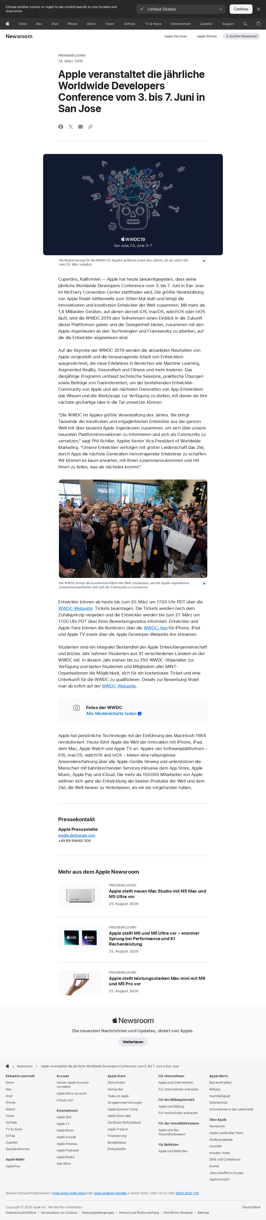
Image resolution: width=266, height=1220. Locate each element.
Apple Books (66, 1157)
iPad (9, 1096)
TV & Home (14, 1129)
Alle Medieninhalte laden (111, 713)
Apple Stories (207, 36)
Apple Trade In (118, 1129)
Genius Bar (115, 1089)
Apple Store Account (71, 1093)
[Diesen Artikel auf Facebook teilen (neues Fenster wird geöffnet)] (60, 126)
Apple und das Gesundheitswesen (171, 1132)
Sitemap (203, 1213)
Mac (9, 1089)
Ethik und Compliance (225, 1159)
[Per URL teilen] (90, 126)
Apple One (64, 1117)
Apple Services (176, 36)
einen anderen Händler (110, 1193)
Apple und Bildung (171, 1106)
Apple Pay (13, 1166)
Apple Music (65, 1130)
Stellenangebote (221, 1140)
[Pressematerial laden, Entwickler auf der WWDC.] (204, 583)
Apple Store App (119, 1116)
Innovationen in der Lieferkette (231, 1109)
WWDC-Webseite (75, 608)
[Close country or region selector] (258, 9)
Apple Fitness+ (67, 1144)
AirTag (10, 1136)
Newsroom (19, 36)
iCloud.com (65, 1100)
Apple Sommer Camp (123, 1109)
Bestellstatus (117, 1142)
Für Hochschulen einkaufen (178, 1113)
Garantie (215, 1146)
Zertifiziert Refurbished (124, 1122)
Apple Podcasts (68, 1150)
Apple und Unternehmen (175, 1082)
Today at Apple (118, 1096)
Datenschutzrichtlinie (21, 1213)
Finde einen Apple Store (69, 1193)
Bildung (214, 1089)
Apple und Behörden (173, 1151)
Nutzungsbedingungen (98, 1213)
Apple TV (63, 1124)
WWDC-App (156, 627)
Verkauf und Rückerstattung (139, 1213)
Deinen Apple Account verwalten (73, 1085)
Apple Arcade (66, 1137)
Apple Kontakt (219, 1179)
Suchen (243, 36)
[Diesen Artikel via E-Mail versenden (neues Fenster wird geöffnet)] (80, 126)
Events (214, 1166)
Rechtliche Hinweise (178, 1213)
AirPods (11, 1122)
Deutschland (251, 1207)
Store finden (116, 1082)
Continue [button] (241, 9)
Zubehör (12, 1142)
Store (10, 1082)
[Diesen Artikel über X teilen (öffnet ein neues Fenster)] (70, 126)
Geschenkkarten (18, 1149)
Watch (10, 1109)
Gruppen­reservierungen (125, 1102)
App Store (64, 1163)
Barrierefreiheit (220, 1082)
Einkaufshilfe (117, 1149)
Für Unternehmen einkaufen (178, 1089)
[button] (181, 9)
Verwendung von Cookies (59, 1213)
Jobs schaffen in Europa (226, 1173)
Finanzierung (117, 1136)
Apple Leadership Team (226, 1133)
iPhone (11, 1102)
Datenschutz (218, 1102)
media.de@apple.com (76, 835)
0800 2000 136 (187, 1193)
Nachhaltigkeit (219, 1096)
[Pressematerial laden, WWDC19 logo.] (204, 260)
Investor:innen (219, 1153)
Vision (10, 1116)
